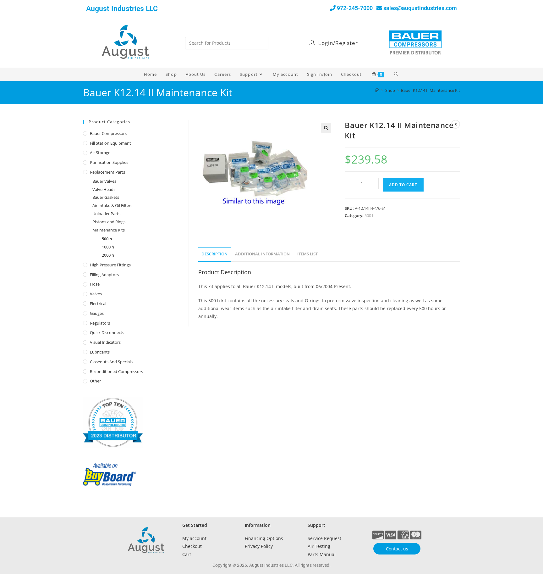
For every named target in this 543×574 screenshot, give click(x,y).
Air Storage (100, 152)
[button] (326, 128)
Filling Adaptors (104, 274)
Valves (96, 294)
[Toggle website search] (396, 74)
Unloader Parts (106, 213)
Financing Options (264, 538)
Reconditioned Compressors (116, 371)
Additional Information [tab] (262, 254)
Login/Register (337, 43)
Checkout (192, 546)
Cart (186, 554)
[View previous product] (455, 124)
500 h (370, 215)
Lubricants (100, 352)
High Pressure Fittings (110, 265)
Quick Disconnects (107, 332)
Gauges (97, 313)
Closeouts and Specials (111, 362)
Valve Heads (103, 189)
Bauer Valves (104, 181)
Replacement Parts (107, 172)
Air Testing (319, 546)
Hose (95, 284)
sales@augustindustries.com (420, 8)
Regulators (100, 323)
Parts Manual (322, 554)
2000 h (108, 255)
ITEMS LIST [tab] (307, 254)
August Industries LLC (122, 8)
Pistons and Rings (108, 222)
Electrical (98, 303)
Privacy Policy (259, 546)
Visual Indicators (105, 342)
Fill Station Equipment (110, 143)
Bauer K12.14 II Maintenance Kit (430, 90)
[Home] (377, 90)
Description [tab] (214, 254)
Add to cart (403, 184)
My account (194, 538)
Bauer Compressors (108, 133)
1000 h (108, 247)
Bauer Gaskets (105, 197)
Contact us (397, 549)
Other (95, 381)
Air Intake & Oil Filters (112, 205)
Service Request (324, 538)
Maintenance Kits (108, 230)
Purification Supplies (109, 162)
